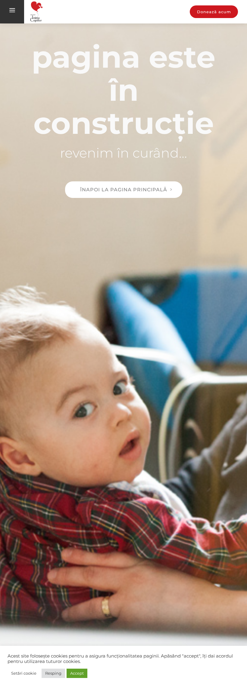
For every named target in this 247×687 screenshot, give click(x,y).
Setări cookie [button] (23, 673)
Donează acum (214, 11)
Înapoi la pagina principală (123, 190)
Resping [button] (53, 673)
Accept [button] (77, 673)
